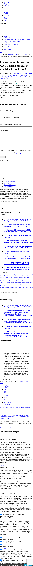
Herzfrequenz (20, 75)
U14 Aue (31, 287)
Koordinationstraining (11, 280)
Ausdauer (23, 73)
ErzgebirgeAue (18, 275)
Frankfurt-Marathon (13, 277)
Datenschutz (3, 465)
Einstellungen (10, 428)
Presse (5, 19)
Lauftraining (3, 77)
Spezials (6, 20)
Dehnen (1, 275)
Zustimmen (3, 428)
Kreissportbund (25, 280)
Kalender (6, 15)
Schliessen (3, 548)
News (5, 17)
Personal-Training (4, 285)
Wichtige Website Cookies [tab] (7, 467)
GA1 (6, 75)
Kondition (25, 279)
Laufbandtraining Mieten (16, 282)
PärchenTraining (11, 285)
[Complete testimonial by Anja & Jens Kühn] (3, 350)
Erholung (13, 275)
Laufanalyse (7, 282)
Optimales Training (18, 77)
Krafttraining (19, 280)
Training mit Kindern (23, 287)
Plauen (27, 77)
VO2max (2, 289)
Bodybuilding (25, 274)
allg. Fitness (16, 73)
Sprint (1, 287)
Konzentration (3, 280)
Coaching (31, 274)
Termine (6, 14)
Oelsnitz (10, 77)
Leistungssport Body (21, 284)
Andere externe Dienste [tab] (7, 518)
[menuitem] (18, 12)
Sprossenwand (6, 287)
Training (17, 287)
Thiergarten (12, 287)
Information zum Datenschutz (15, 153)
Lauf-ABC (2, 282)
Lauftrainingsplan (4, 284)
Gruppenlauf (3, 279)
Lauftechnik (24, 282)
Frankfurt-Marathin (4, 277)
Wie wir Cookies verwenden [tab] (8, 439)
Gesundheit (11, 75)
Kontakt (6, 12)
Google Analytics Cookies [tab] (7, 493)
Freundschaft (21, 277)
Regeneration (18, 285)
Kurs (31, 280)
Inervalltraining (15, 279)
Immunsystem (9, 279)
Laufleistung (28, 75)
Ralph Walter (4, 78)
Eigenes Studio (7, 275)
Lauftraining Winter (12, 284)
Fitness (2, 75)
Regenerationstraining (26, 285)
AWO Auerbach (8, 274)
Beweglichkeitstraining (17, 274)
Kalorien (21, 279)
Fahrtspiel (29, 73)
